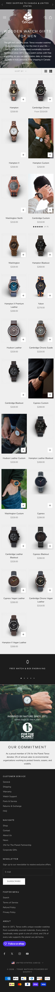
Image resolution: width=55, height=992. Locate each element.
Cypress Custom (40, 403)
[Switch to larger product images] (45, 71)
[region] (27, 666)
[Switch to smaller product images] (50, 71)
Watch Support (10, 796)
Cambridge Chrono (40, 107)
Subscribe (14, 881)
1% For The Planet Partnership (17, 845)
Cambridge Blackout (14, 403)
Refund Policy (9, 907)
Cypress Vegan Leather (14, 598)
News (5, 840)
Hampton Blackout (40, 263)
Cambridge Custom (41, 218)
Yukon (41, 303)
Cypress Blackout (41, 554)
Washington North (14, 218)
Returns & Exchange (12, 806)
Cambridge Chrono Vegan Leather (41, 600)
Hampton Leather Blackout (41, 458)
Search (6, 897)
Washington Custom (14, 513)
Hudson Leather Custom (14, 458)
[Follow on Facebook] (4, 953)
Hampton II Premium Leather (14, 305)
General (6, 782)
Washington (14, 263)
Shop (5, 825)
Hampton (14, 107)
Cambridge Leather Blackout (14, 556)
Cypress (41, 513)
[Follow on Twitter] (12, 953)
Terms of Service (10, 902)
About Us (7, 835)
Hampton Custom (41, 163)
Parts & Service (10, 801)
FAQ (5, 811)
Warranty (7, 791)
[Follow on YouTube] (27, 953)
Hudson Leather (14, 347)
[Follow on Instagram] (19, 953)
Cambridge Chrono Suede (41, 347)
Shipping (7, 786)
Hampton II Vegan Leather (14, 642)
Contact (6, 830)
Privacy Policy (9, 912)
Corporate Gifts (10, 849)
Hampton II (14, 163)
